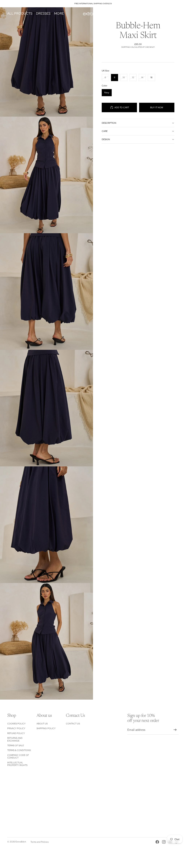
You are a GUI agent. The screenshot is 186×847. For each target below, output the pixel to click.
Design (106, 139)
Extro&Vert (20, 841)
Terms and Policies (39, 841)
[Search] (159, 13)
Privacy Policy (16, 728)
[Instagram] (164, 842)
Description (109, 123)
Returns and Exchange (15, 739)
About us (42, 723)
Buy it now (156, 107)
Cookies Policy (16, 723)
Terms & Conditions (19, 750)
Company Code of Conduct (18, 756)
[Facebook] (157, 842)
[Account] (167, 13)
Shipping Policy (46, 728)
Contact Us (73, 723)
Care (105, 131)
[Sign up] (175, 729)
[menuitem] (59, 13)
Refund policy (16, 733)
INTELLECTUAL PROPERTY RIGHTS (17, 764)
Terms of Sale (15, 745)
